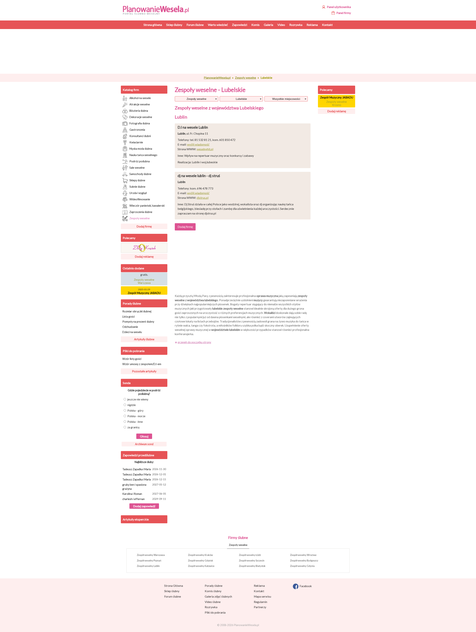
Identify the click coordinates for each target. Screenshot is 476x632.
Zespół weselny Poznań (149, 560)
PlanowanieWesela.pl (217, 77)
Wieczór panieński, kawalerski (147, 205)
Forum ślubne (172, 596)
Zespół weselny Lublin (148, 565)
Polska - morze (136, 416)
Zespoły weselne (245, 77)
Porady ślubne (132, 303)
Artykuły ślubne (144, 339)
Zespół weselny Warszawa (151, 554)
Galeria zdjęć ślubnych (218, 596)
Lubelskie (241, 98)
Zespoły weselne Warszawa (144, 279)
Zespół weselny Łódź (250, 554)
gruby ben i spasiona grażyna (144, 486)
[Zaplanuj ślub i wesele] (158, 10)
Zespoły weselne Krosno (336, 103)
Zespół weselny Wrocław (303, 554)
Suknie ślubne (137, 186)
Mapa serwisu (262, 596)
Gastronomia (137, 129)
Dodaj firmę (144, 226)
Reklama (259, 585)
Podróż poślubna (139, 161)
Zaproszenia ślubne (140, 211)
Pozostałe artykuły (144, 371)
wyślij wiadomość (198, 144)
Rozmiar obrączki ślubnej (136, 311)
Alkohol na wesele (140, 97)
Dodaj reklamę (144, 256)
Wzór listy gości (131, 358)
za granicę (133, 427)
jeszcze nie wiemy (137, 399)
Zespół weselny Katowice (201, 565)
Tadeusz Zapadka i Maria (144, 469)
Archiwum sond (144, 444)
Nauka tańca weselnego (143, 154)
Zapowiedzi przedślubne (138, 455)
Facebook (305, 586)
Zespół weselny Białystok (252, 565)
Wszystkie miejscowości (286, 98)
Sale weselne (137, 167)
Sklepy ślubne (137, 180)
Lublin (181, 117)
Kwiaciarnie (136, 142)
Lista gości (128, 316)
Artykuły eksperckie (136, 519)
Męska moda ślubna (140, 148)
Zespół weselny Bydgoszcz (304, 560)
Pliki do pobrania (133, 351)
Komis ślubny (213, 591)
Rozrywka (211, 607)
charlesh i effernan (144, 499)
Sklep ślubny (171, 591)
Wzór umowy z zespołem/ (141, 364)
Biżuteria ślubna (138, 110)
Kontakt (259, 591)
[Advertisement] (242, 51)
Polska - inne (135, 421)
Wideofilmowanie (139, 199)
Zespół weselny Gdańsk (200, 560)
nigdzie (131, 405)
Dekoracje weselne (140, 116)
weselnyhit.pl (205, 149)
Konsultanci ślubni (140, 135)
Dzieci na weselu (132, 332)
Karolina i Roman (144, 493)
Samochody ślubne (140, 173)
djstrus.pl (202, 197)
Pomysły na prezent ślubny (138, 321)
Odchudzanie (130, 326)
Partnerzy (260, 607)
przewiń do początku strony (194, 342)
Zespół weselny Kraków (200, 554)
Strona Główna (173, 585)
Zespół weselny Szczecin (251, 560)
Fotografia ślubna (139, 123)
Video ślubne (213, 602)
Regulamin (260, 602)
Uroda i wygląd (138, 192)
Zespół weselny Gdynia (302, 565)
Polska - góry (135, 410)
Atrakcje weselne (139, 104)
